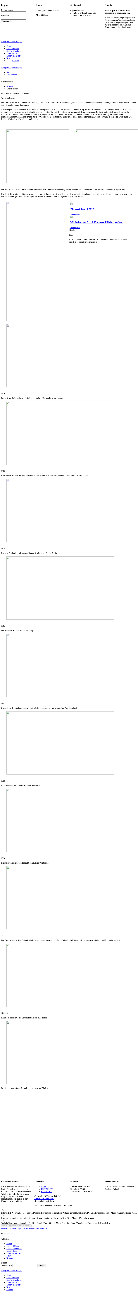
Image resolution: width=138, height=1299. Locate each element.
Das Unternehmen (14, 1248)
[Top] (2, 1296)
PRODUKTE (47, 1189)
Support (9, 72)
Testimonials (11, 75)
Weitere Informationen (38, 1228)
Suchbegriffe (6, 1265)
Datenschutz (49, 1198)
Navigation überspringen (11, 41)
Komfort (47, 1218)
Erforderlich (69, 1213)
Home (9, 1243)
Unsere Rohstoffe (13, 1253)
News (8, 1256)
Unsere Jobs (11, 1251)
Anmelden (6, 21)
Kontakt (9, 1258)
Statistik (55, 1223)
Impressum (39, 1198)
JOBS (43, 1187)
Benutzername (7, 10)
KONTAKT (46, 1191)
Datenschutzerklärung (10, 1228)
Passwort (5, 15)
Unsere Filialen (12, 1246)
